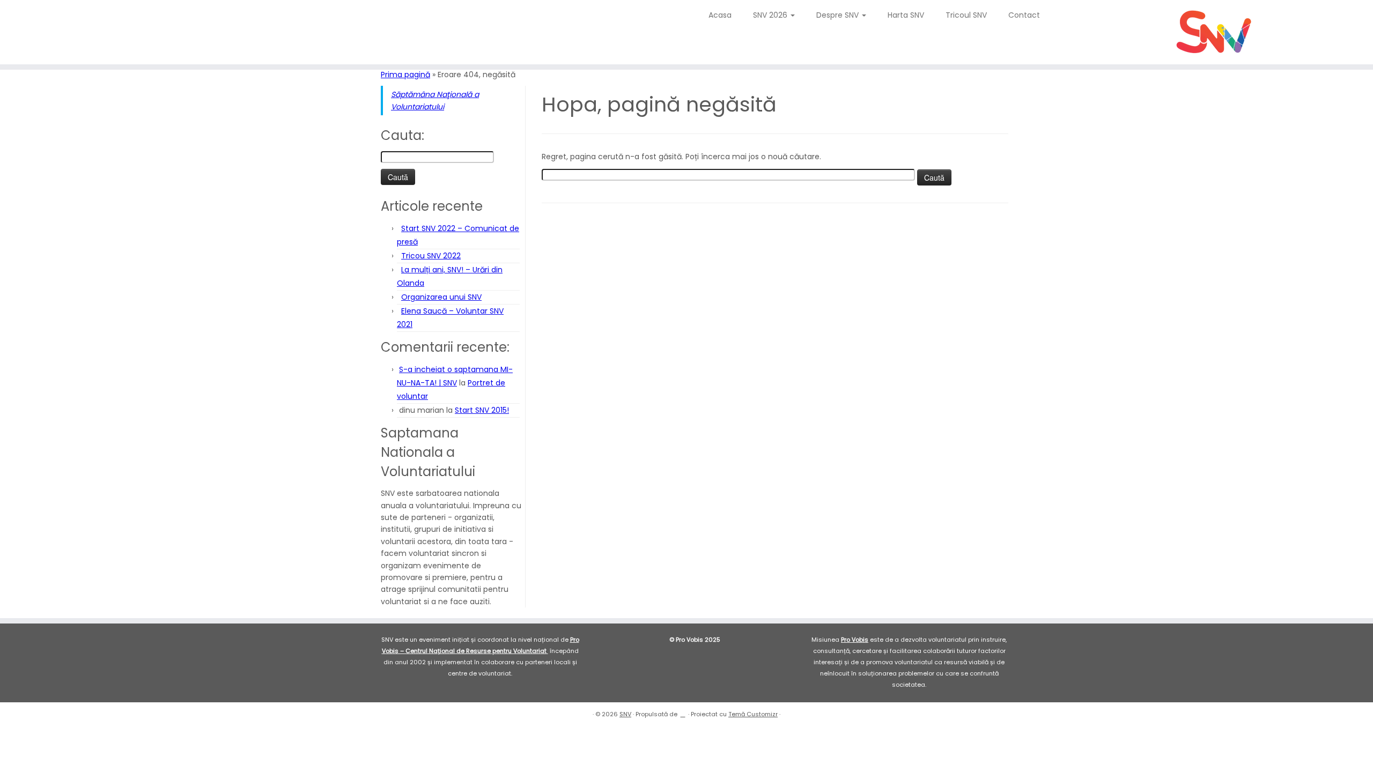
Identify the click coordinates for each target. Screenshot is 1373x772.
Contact (1024, 15)
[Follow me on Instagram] (56, 18)
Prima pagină (405, 74)
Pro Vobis (854, 639)
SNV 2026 (771, 15)
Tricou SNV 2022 (431, 255)
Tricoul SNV (966, 15)
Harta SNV (906, 15)
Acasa (720, 15)
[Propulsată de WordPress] (682, 712)
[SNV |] (1214, 32)
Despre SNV (838, 15)
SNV (625, 714)
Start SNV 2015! (482, 410)
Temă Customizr (753, 714)
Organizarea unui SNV (441, 297)
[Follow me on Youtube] (63, 18)
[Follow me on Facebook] (49, 18)
